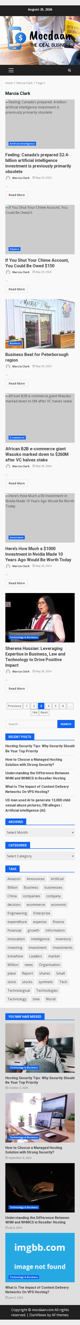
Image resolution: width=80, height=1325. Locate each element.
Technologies (47, 990)
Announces (36, 878)
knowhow (15, 956)
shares (44, 973)
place (11, 973)
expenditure (17, 921)
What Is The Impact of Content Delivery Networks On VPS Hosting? (40, 1257)
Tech (63, 982)
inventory (63, 939)
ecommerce (36, 904)
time (36, 999)
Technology (16, 999)
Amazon (13, 878)
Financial (14, 930)
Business (15, 343)
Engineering (17, 913)
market (54, 956)
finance (58, 921)
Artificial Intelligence (22, 143)
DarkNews (37, 1315)
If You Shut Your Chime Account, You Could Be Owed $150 (40, 229)
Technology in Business (24, 637)
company (53, 896)
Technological (18, 990)
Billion (12, 887)
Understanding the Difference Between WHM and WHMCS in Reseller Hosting (40, 1187)
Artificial (57, 878)
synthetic (46, 982)
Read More (17, 195)
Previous (14, 706)
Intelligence (40, 939)
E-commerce (17, 437)
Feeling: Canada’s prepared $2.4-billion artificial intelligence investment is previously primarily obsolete (40, 124)
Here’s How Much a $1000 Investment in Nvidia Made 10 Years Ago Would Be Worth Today (40, 518)
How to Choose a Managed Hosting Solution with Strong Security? (40, 1117)
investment (38, 947)
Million (12, 964)
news (29, 964)
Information (55, 930)
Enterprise (41, 913)
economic (58, 904)
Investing (14, 947)
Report (27, 973)
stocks (27, 982)
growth (33, 930)
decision (13, 904)
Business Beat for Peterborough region (40, 323)
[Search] (69, 70)
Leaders (35, 956)
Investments (63, 947)
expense (40, 921)
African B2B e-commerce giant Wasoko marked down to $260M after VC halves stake (40, 418)
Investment (16, 537)
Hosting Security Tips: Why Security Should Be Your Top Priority (40, 1048)
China (12, 896)
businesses (53, 887)
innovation (16, 939)
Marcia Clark (21, 178)
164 (34, 712)
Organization (49, 964)
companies (31, 896)
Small (60, 973)
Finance (14, 249)
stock (11, 982)
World (50, 999)
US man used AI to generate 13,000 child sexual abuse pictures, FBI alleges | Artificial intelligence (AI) (37, 805)
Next (44, 712)
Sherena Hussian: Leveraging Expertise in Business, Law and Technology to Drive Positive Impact (40, 617)
